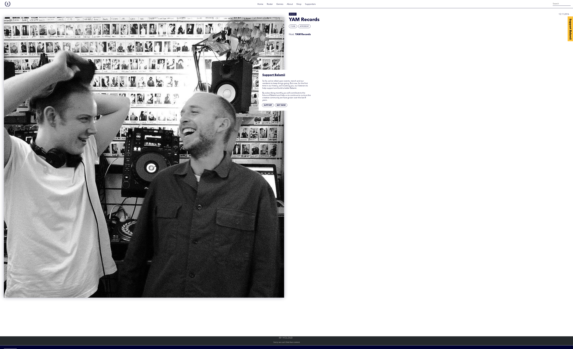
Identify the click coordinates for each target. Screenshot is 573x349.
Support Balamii (570, 29)
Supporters (310, 4)
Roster (270, 4)
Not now (281, 105)
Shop (298, 4)
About (290, 4)
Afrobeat (304, 26)
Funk (293, 26)
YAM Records (303, 34)
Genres (279, 4)
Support (268, 105)
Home (260, 4)
